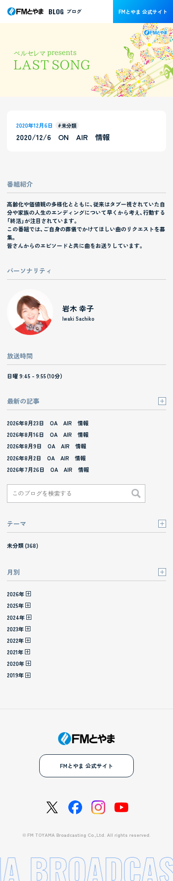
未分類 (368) (22, 545)
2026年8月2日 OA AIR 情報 (46, 458)
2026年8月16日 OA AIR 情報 (48, 434)
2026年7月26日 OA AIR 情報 (48, 469)
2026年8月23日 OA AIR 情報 (48, 423)
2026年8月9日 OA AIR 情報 (46, 446)
